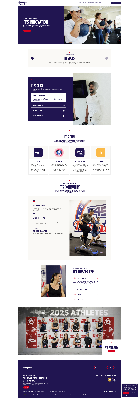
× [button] (136, 384)
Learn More (111, 350)
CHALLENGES (80, 299)
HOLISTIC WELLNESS (82, 278)
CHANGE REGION (109, 391)
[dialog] (130, 390)
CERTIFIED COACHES (37, 110)
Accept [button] (126, 392)
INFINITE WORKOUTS (38, 105)
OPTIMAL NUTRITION (38, 116)
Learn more (27, 30)
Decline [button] (133, 392)
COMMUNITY (80, 294)
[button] (130, 395)
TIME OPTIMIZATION (82, 289)
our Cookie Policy (125, 390)
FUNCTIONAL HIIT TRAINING (39, 95)
